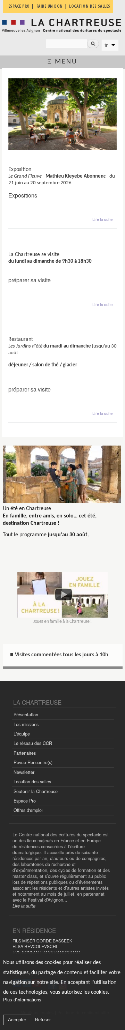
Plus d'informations (22, 999)
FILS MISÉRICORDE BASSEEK (42, 940)
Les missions (26, 724)
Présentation (26, 714)
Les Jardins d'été (28, 334)
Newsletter (24, 772)
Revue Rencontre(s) (33, 762)
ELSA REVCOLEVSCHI (34, 946)
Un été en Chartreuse (27, 509)
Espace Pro (25, 801)
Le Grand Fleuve (28, 164)
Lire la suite (102, 219)
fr (106, 45)
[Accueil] (62, 25)
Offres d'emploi (28, 810)
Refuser (43, 1019)
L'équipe (22, 734)
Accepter (17, 1019)
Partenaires (25, 753)
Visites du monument (34, 249)
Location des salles (32, 781)
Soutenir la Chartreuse (36, 791)
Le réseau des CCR (33, 743)
